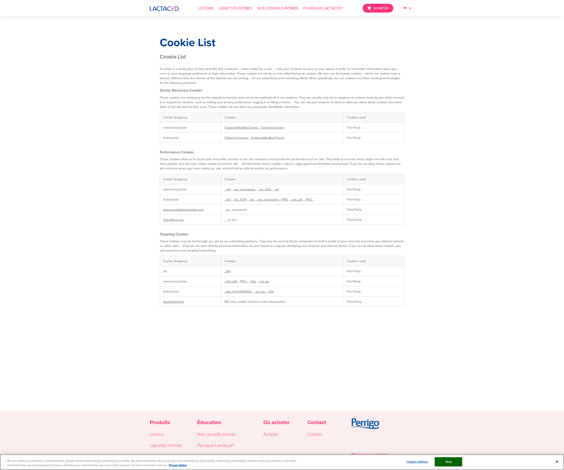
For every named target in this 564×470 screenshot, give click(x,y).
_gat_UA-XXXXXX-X (238, 291)
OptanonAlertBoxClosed (241, 127)
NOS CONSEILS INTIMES (277, 8)
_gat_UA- (297, 199)
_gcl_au (263, 281)
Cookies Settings (417, 462)
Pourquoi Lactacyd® (215, 445)
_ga (276, 189)
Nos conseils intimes (216, 434)
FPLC (309, 199)
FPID (285, 199)
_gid (227, 189)
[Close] (557, 461)
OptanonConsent (272, 127)
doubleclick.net (173, 301)
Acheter (270, 434)
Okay (448, 462)
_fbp (227, 271)
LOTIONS (205, 8)
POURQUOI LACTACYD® (323, 8)
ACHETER (381, 8)
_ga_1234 (265, 189)
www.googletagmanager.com (183, 209)
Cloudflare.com (173, 219)
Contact (314, 434)
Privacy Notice (178, 465)
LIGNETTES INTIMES (235, 8)
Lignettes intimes (166, 445)
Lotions (156, 434)
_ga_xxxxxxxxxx (244, 189)
